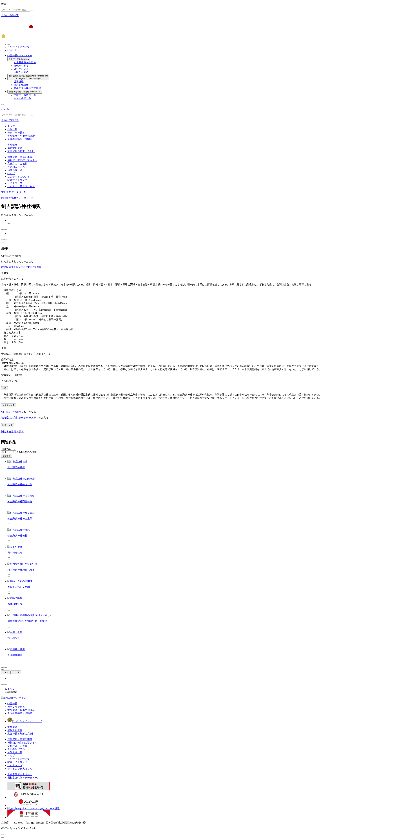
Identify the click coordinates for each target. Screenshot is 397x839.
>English (11, 50)
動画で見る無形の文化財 (27, 88)
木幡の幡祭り (14, 604)
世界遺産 (19, 81)
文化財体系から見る (25, 62)
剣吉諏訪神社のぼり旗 (19, 484)
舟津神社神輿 (14, 655)
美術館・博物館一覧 (25, 95)
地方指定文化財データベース (17, 417)
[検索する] (32, 10)
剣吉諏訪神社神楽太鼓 (19, 518)
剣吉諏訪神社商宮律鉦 (19, 501)
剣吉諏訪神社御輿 (11, 412)
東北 (29, 267)
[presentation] (3, 452)
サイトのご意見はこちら (21, 186)
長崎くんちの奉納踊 (18, 587)
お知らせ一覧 (14, 170)
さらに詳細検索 (10, 15)
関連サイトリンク (17, 180)
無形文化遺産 (21, 84)
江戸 (22, 267)
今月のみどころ (22, 98)
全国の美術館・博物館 (25, 91)
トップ (11, 126)
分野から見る (21, 69)
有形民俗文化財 (10, 267)
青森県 (38, 267)
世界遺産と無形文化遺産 (28, 77)
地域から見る (21, 72)
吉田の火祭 (13, 638)
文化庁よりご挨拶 (17, 163)
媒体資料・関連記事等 (19, 157)
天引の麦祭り (14, 552)
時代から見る (21, 65)
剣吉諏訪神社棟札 (17, 535)
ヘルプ (11, 173)
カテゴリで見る (19, 59)
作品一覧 (19, 55)
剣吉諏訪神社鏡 (16, 467)
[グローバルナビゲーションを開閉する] (2, 104)
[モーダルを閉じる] (2, 834)
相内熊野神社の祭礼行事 (21, 569)
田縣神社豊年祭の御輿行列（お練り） (28, 621)
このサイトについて (18, 47)
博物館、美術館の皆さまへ (22, 160)
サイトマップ (14, 183)
